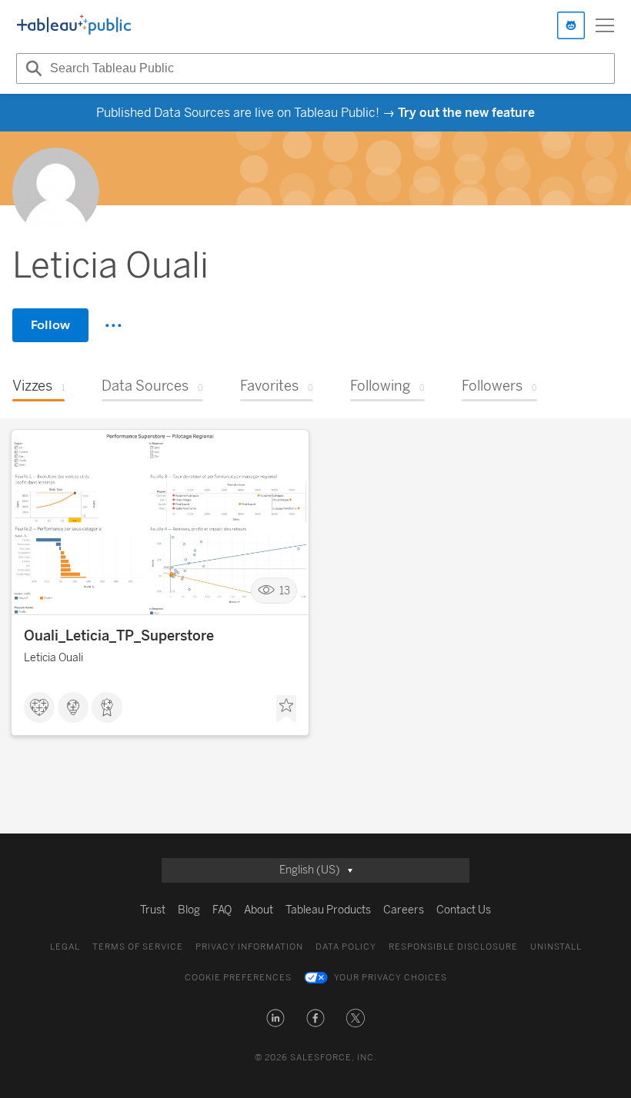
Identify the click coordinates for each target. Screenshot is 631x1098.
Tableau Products (328, 910)
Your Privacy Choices (390, 978)
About (258, 910)
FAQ (222, 910)
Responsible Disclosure (453, 947)
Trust (152, 910)
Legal (65, 947)
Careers (403, 910)
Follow (50, 325)
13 (284, 590)
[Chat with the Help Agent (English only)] (571, 25)
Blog (189, 910)
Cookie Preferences (238, 978)
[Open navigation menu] (605, 25)
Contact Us (463, 910)
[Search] (31, 68)
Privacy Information (249, 947)
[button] (275, 1018)
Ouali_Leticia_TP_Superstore (119, 635)
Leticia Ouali (53, 657)
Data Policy (346, 947)
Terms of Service (137, 947)
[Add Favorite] (286, 709)
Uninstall (556, 947)
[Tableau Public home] (74, 25)
